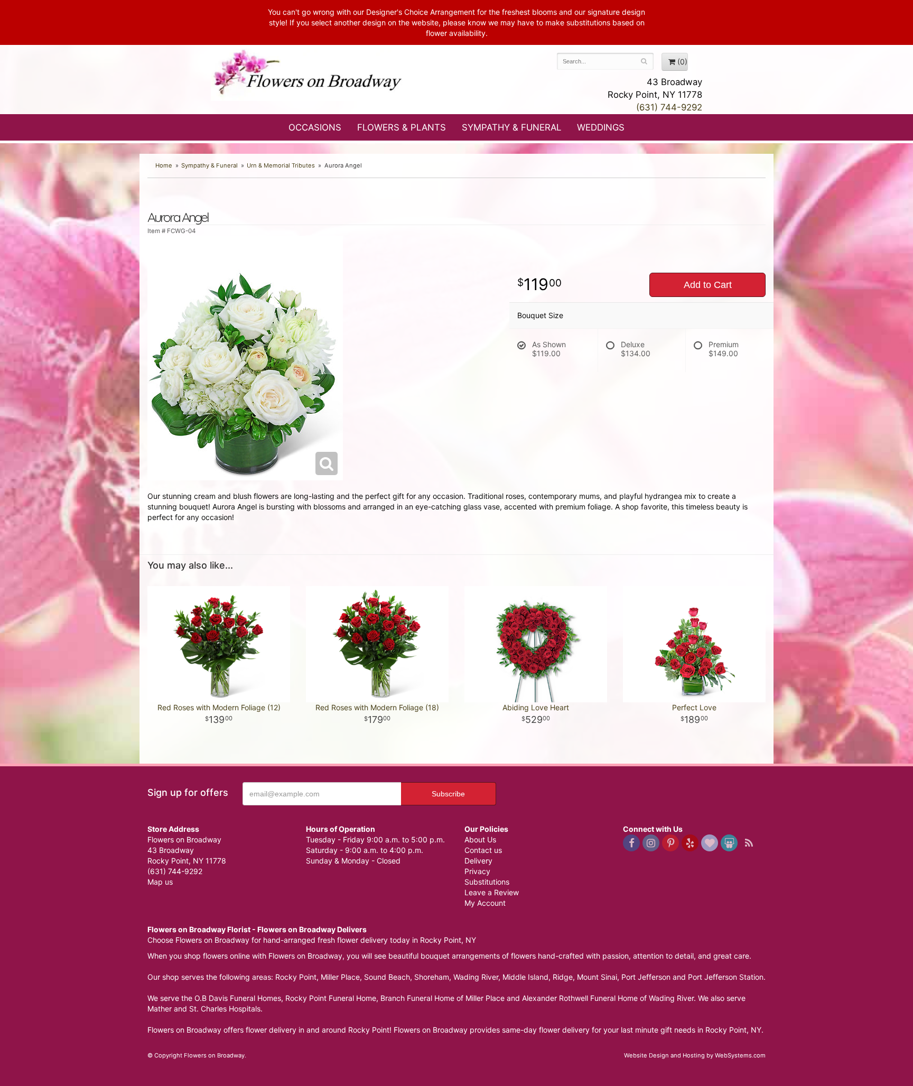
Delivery (478, 860)
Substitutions (486, 881)
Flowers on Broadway (308, 75)
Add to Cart (708, 285)
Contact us (483, 850)
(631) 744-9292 (669, 107)
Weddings (601, 127)
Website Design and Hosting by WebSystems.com (695, 1055)
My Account (485, 902)
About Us (480, 839)
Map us (160, 881)
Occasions (314, 127)
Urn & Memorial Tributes (281, 165)
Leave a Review (491, 892)
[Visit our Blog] (748, 842)
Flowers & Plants (401, 127)
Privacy (477, 871)
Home (163, 165)
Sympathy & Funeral (511, 127)
